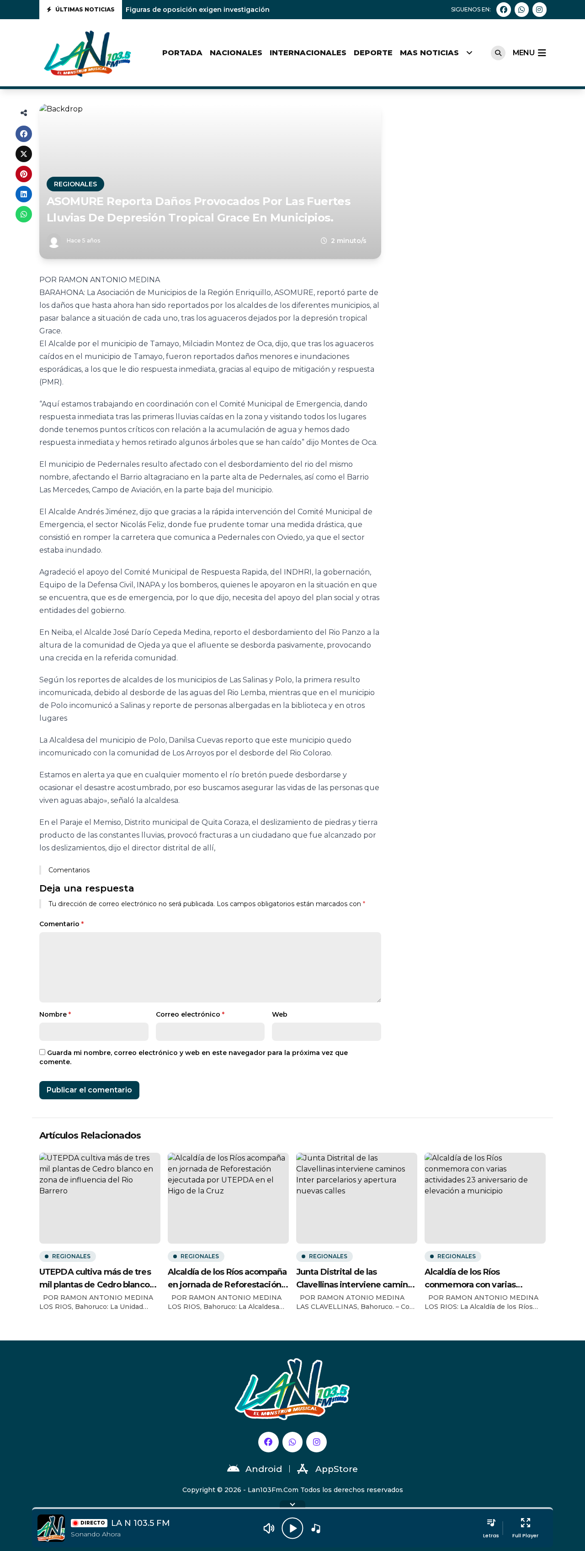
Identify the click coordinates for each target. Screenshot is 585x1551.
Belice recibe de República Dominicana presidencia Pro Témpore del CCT (250, 9)
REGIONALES (75, 184)
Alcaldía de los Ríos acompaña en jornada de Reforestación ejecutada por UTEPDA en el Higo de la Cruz (227, 1279)
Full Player (525, 1535)
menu (523, 52)
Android (263, 1469)
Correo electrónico (190, 1014)
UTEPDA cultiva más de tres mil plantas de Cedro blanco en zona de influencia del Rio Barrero (96, 1279)
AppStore (336, 1469)
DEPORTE (373, 52)
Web (279, 1014)
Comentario (61, 924)
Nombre (55, 1014)
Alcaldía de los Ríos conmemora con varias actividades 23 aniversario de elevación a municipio (483, 1279)
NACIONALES (236, 52)
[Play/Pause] (292, 1528)
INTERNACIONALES (308, 52)
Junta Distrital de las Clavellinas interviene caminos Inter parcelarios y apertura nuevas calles (356, 1279)
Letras (491, 1535)
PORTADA (182, 52)
